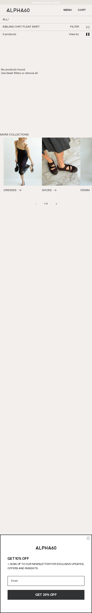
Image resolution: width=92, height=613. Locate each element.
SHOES (47, 190)
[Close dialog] (88, 538)
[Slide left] (35, 204)
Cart (82, 10)
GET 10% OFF (46, 595)
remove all (31, 73)
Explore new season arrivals (46, 2)
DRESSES (10, 190)
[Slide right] (56, 204)
